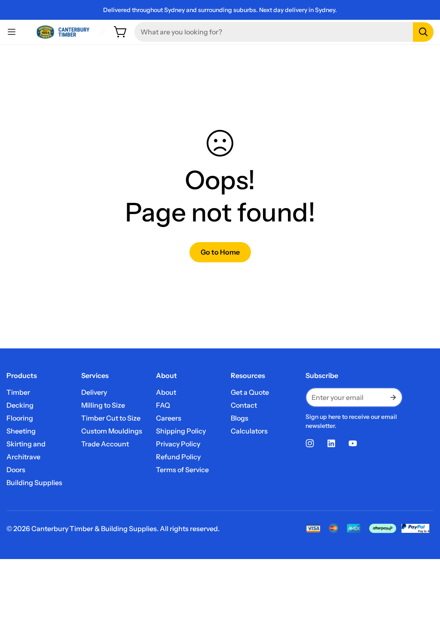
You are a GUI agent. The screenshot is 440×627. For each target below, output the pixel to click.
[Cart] (121, 32)
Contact (244, 405)
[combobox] (284, 32)
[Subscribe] (392, 397)
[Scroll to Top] (423, 580)
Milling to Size (103, 405)
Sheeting (21, 431)
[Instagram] (310, 443)
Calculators (249, 431)
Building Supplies (34, 482)
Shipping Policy (181, 431)
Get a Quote (250, 392)
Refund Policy (178, 456)
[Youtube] (352, 443)
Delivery (94, 392)
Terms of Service (182, 469)
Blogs (239, 418)
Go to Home (220, 252)
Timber (18, 392)
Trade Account (105, 444)
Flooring (19, 418)
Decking (20, 405)
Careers (168, 418)
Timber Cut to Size (111, 418)
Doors (15, 469)
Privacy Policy (178, 444)
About (166, 392)
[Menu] (11, 32)
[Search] (423, 32)
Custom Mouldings (111, 431)
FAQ (163, 405)
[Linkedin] (331, 443)
